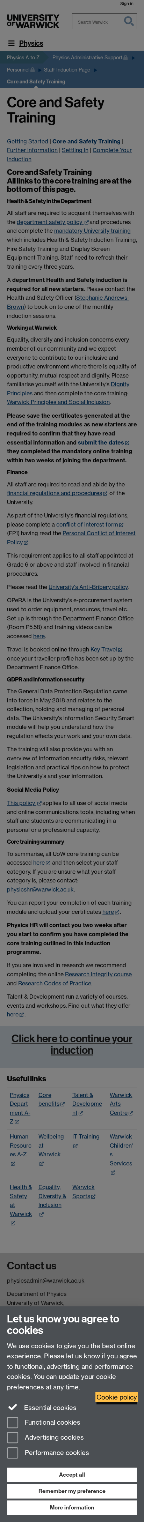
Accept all (72, 1474)
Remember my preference (72, 1491)
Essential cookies (49, 1408)
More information (72, 1507)
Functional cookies (51, 1422)
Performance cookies (56, 1453)
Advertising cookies (53, 1438)
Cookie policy (116, 1397)
